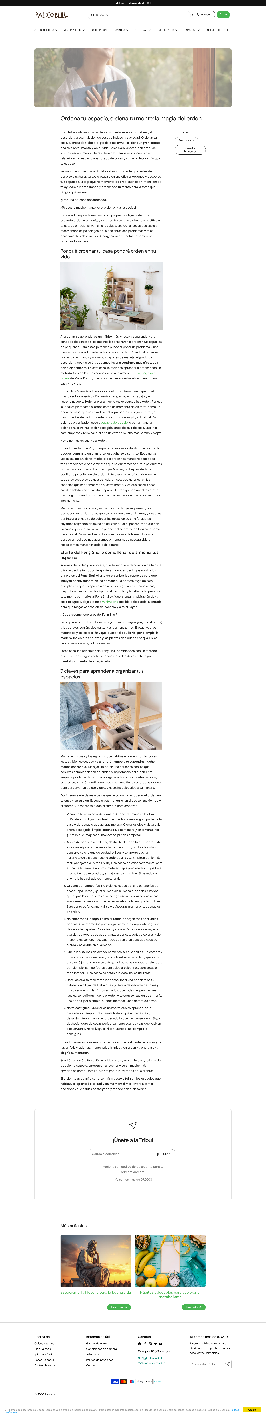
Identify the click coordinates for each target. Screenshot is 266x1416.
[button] (223, 14)
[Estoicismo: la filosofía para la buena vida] (95, 1261)
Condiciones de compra (101, 1349)
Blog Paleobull (43, 1349)
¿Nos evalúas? (43, 1354)
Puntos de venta (44, 1365)
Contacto (92, 1365)
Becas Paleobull (44, 1360)
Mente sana (186, 140)
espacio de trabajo (114, 422)
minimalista (110, 602)
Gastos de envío (96, 1343)
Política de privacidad (99, 1360)
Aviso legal (93, 1354)
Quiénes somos (44, 1343)
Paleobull (50, 1394)
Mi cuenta (206, 14)
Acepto (252, 1410)
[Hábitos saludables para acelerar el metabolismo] (170, 1261)
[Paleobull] (51, 15)
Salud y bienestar (190, 149)
